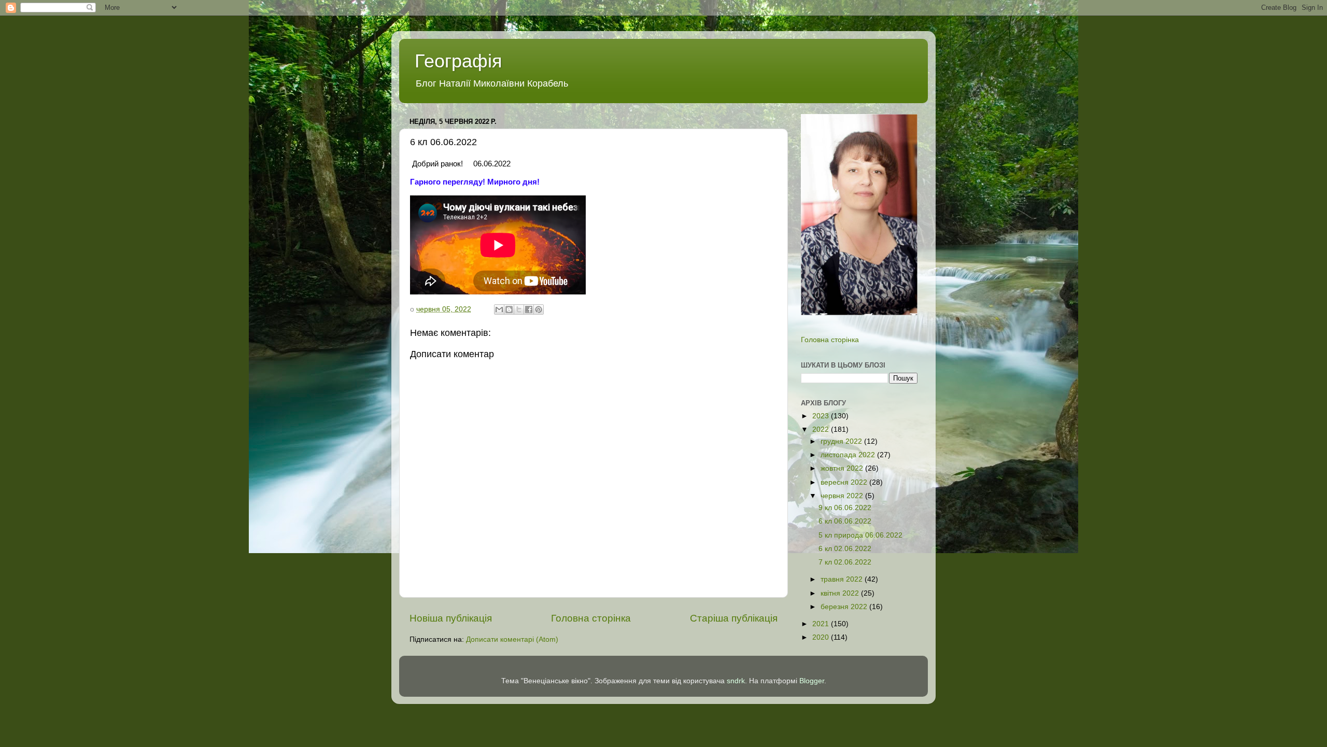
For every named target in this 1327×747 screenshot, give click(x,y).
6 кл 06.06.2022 (844, 521)
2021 (821, 624)
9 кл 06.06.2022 (844, 508)
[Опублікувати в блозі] (509, 309)
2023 (821, 416)
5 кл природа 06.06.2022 (860, 535)
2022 (821, 429)
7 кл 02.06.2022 (844, 562)
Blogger (811, 681)
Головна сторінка (591, 618)
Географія (458, 61)
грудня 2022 (842, 441)
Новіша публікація (451, 618)
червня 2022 (843, 496)
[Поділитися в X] (519, 309)
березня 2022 (845, 607)
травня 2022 (843, 579)
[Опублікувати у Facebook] (529, 309)
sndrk (736, 681)
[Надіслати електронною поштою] (499, 309)
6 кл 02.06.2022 (844, 549)
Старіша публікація (734, 618)
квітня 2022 (841, 593)
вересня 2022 (845, 482)
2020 (821, 637)
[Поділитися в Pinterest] (538, 309)
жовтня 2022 (843, 468)
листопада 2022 (849, 455)
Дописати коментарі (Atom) (512, 639)
